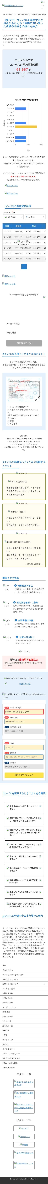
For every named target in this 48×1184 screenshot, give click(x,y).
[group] (24, 984)
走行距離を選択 (15, 727)
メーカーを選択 (15, 707)
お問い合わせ (7, 998)
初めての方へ (7, 970)
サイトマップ (7, 1039)
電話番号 (13, 753)
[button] (24, 984)
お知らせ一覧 (7, 1016)
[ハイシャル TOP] (12, 5)
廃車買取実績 (7, 1002)
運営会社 (5, 1044)
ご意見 (5, 1035)
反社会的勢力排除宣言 (11, 1058)
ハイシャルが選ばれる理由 (12, 974)
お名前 (12, 743)
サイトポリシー (8, 1049)
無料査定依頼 (7, 993)
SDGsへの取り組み (10, 1063)
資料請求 (5, 1030)
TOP (4, 965)
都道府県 (13, 762)
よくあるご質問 (8, 988)
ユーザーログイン (9, 1007)
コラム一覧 (6, 1021)
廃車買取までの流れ (10, 979)
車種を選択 (14, 717)
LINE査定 (6, 1012)
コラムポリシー (8, 1067)
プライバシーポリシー (11, 1053)
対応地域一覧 (7, 1025)
